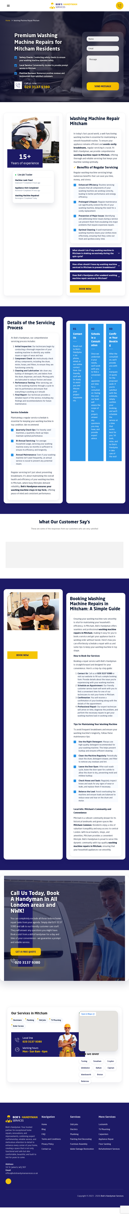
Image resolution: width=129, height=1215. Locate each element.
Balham (99, 1068)
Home (44, 1124)
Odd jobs (74, 1124)
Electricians (17, 1020)
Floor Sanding (105, 1144)
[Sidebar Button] (8, 6)
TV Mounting (56, 1020)
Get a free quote (26, 951)
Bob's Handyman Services (112, 1196)
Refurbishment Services (109, 1149)
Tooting (84, 1061)
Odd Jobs (42, 1020)
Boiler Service (18, 1026)
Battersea (85, 1081)
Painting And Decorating (81, 1139)
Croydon (110, 1061)
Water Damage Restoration (82, 1149)
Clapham (111, 1068)
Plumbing (30, 1020)
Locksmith (103, 1124)
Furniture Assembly (78, 1144)
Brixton (100, 1074)
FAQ (43, 1134)
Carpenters (103, 1134)
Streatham (97, 1061)
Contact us (46, 1149)
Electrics (73, 1129)
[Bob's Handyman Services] (63, 6)
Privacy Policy (48, 1144)
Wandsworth (86, 1074)
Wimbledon (85, 1068)
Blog (44, 1129)
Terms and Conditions (51, 1139)
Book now (85, 288)
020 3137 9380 (32, 1041)
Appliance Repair (106, 1139)
